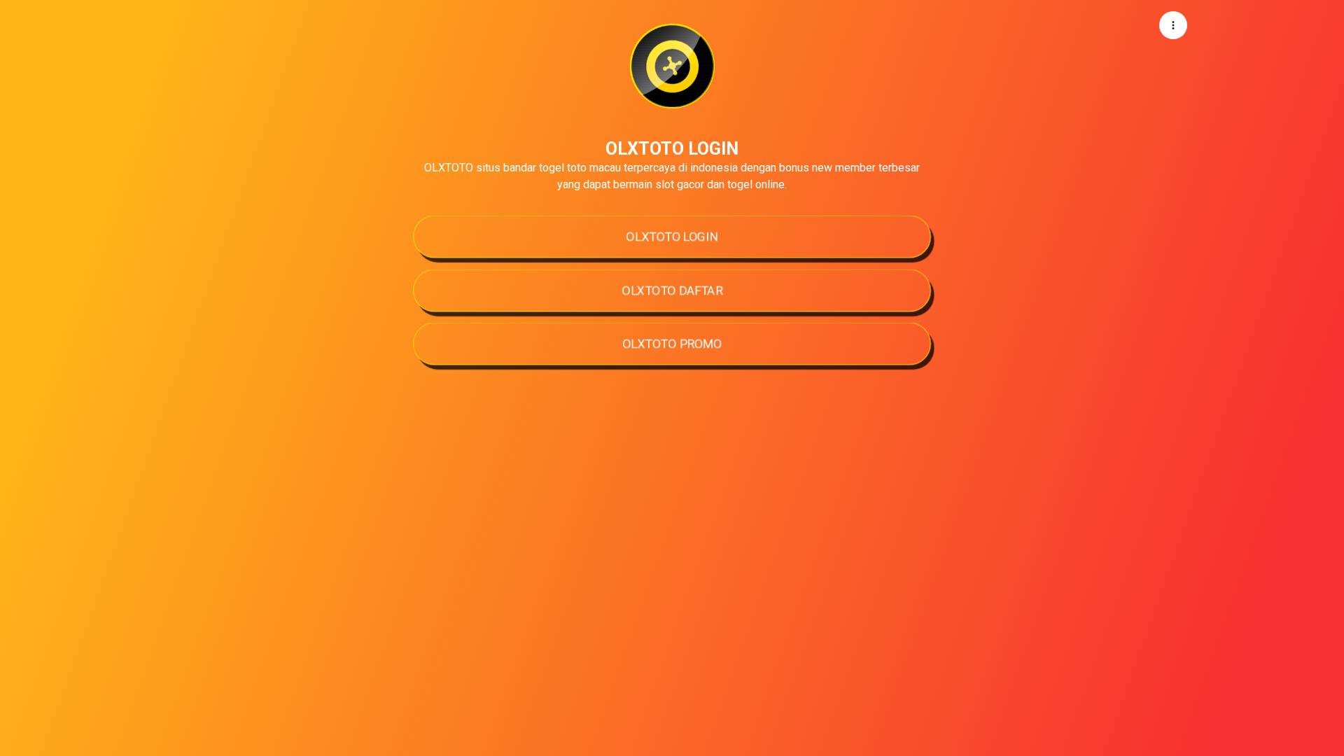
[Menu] (1173, 25)
